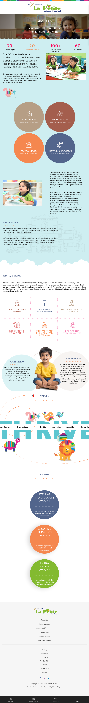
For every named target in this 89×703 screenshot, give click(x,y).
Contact (45, 672)
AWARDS (44, 474)
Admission (45, 632)
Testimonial (45, 657)
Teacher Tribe (44, 661)
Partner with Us (44, 636)
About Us (44, 620)
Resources (44, 654)
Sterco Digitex (57, 687)
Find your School (44, 640)
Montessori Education (44, 628)
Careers (44, 665)
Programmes (45, 624)
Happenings (45, 668)
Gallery (44, 650)
